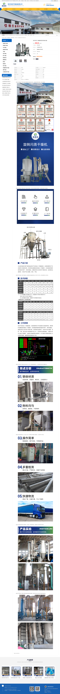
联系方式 (53, 9)
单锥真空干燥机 (5, 43)
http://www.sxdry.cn (16, 653)
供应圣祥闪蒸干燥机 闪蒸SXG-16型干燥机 (6, 91)
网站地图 (19, 690)
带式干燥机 (4, 65)
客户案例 (45, 9)
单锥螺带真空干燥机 (6, 67)
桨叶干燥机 (4, 55)
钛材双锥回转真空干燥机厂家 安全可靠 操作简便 (9, 677)
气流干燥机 (4, 47)
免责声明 (13, 690)
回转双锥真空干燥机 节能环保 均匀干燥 (53, 677)
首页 (5, 37)
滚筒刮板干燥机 (5, 49)
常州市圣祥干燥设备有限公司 (9, 689)
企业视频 (21, 9)
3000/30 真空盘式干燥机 (5, 79)
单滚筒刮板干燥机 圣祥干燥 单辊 (6, 77)
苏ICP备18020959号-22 (14, 687)
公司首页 (5, 9)
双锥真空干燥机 (5, 45)
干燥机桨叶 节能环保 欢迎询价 (6, 89)
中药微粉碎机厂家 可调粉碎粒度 (6, 83)
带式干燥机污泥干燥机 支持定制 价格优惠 (6, 85)
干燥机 (4, 51)
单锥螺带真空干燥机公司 (6, 87)
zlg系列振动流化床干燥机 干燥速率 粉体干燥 (6, 81)
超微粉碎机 (4, 59)
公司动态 (37, 9)
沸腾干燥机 (4, 69)
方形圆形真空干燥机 (6, 71)
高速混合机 (4, 57)
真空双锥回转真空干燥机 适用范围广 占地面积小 (20, 677)
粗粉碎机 (4, 63)
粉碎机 (4, 61)
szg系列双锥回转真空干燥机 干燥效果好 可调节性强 (32, 677)
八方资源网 (9, 690)
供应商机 (13, 9)
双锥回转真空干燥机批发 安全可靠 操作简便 (42, 677)
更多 (10, 75)
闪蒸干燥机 (12, 37)
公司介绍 (29, 9)
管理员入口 (16, 690)
